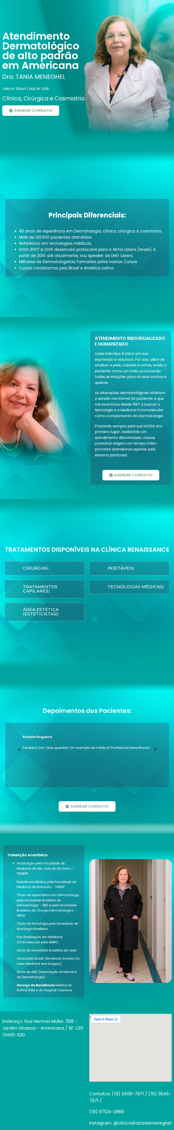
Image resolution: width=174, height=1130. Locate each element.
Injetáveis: (121, 568)
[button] (45, 568)
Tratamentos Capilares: (40, 589)
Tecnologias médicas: (136, 586)
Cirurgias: (36, 568)
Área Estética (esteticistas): (41, 612)
